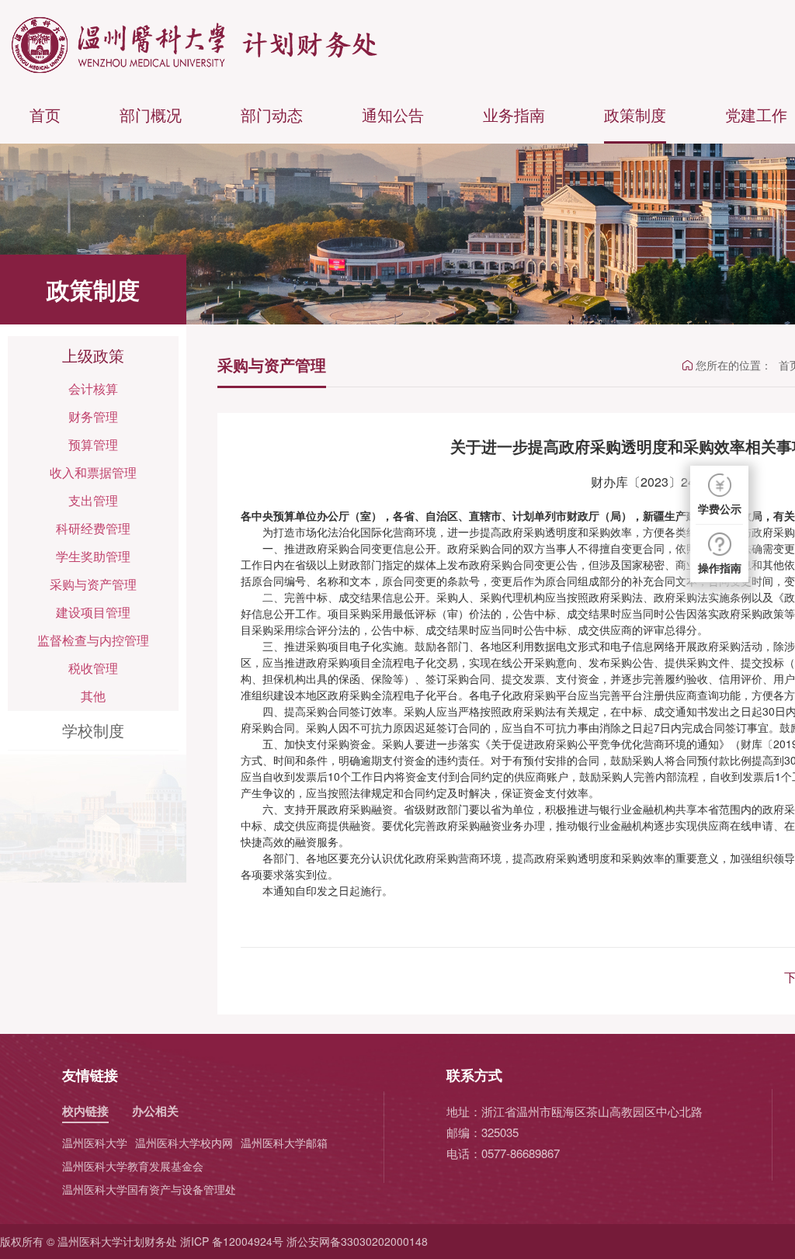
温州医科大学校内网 (184, 1142)
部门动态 (272, 114)
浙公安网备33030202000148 (357, 1241)
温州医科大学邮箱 (284, 1142)
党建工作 (756, 114)
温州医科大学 (94, 1142)
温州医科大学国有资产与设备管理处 (149, 1189)
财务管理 (93, 416)
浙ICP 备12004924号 (231, 1241)
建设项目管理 (93, 612)
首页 (45, 114)
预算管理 (93, 444)
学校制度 (93, 730)
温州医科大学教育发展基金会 (132, 1166)
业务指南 (514, 114)
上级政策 (93, 355)
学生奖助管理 (93, 556)
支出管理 (93, 500)
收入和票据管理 (93, 472)
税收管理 (93, 668)
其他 (93, 696)
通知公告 (393, 114)
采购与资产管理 (93, 584)
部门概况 (151, 114)
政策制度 (635, 114)
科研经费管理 (93, 528)
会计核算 (93, 388)
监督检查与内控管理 (93, 640)
